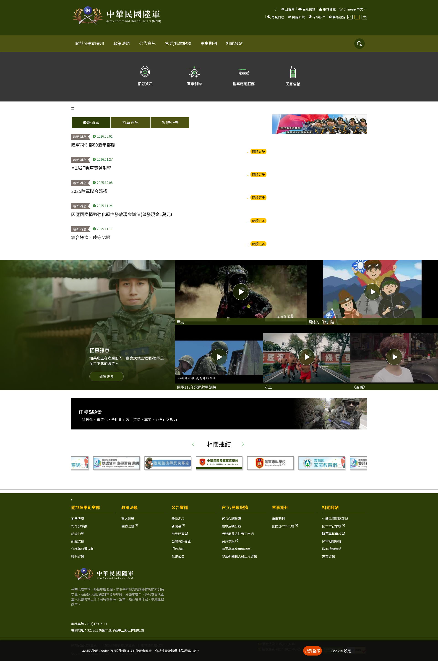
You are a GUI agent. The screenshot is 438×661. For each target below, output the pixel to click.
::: (276, 9)
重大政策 (127, 518)
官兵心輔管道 (231, 518)
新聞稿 (177, 526)
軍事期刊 (209, 43)
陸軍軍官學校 (332, 526)
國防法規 (128, 526)
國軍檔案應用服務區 (236, 548)
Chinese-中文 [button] (353, 9)
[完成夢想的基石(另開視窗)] (319, 124)
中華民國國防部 (333, 518)
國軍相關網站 (331, 541)
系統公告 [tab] (170, 122)
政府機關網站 (331, 548)
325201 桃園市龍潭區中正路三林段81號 (115, 630)
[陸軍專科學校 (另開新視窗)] (219, 463)
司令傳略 (77, 518)
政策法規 (121, 43)
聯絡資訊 (77, 556)
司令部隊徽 (79, 526)
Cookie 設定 (341, 650)
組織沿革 (77, 533)
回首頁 (290, 9)
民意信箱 (308, 9)
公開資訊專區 (181, 541)
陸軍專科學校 (332, 533)
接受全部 (312, 650)
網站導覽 (329, 9)
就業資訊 (328, 556)
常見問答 (277, 17)
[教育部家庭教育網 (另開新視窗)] (270, 463)
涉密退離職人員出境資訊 (239, 556)
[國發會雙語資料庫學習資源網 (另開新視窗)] (322, 463)
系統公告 (178, 556)
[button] (316, 17)
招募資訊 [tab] (130, 122)
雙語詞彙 (298, 17)
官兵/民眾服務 (178, 43)
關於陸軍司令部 (89, 43)
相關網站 (234, 43)
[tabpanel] (168, 190)
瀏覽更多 (106, 376)
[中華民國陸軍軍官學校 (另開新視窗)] (168, 463)
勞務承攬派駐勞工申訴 (238, 533)
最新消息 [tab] (91, 122)
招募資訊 (178, 548)
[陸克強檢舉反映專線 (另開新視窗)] (116, 463)
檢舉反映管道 (231, 526)
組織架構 (77, 541)
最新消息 (178, 518)
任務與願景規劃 (82, 548)
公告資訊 (147, 43)
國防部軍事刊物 (283, 526)
